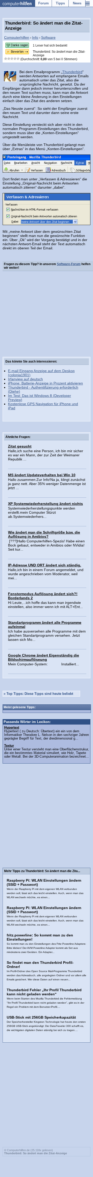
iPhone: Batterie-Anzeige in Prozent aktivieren (45, 383)
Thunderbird (72, 72)
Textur (9, 746)
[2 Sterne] (8, 58)
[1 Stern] (5, 58)
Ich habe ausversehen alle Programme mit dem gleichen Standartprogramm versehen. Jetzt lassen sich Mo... (47, 635)
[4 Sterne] (15, 58)
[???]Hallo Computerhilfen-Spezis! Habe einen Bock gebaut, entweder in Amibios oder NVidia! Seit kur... (46, 545)
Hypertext (11, 727)
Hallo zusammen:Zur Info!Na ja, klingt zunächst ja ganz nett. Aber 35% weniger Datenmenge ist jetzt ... (47, 484)
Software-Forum (69, 264)
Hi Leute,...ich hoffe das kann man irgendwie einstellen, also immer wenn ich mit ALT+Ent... (45, 605)
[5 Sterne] (18, 58)
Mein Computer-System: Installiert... (43, 664)
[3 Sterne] (11, 58)
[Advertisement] (46, 315)
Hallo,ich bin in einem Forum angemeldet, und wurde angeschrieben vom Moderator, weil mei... (45, 574)
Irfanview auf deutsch (25, 379)
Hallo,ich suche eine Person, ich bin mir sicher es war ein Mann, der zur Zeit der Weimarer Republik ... (45, 455)
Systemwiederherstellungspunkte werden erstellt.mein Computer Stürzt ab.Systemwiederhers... (41, 512)
